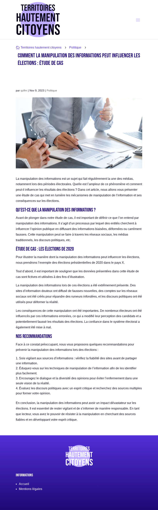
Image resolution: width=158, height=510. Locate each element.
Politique (75, 47)
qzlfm (24, 90)
